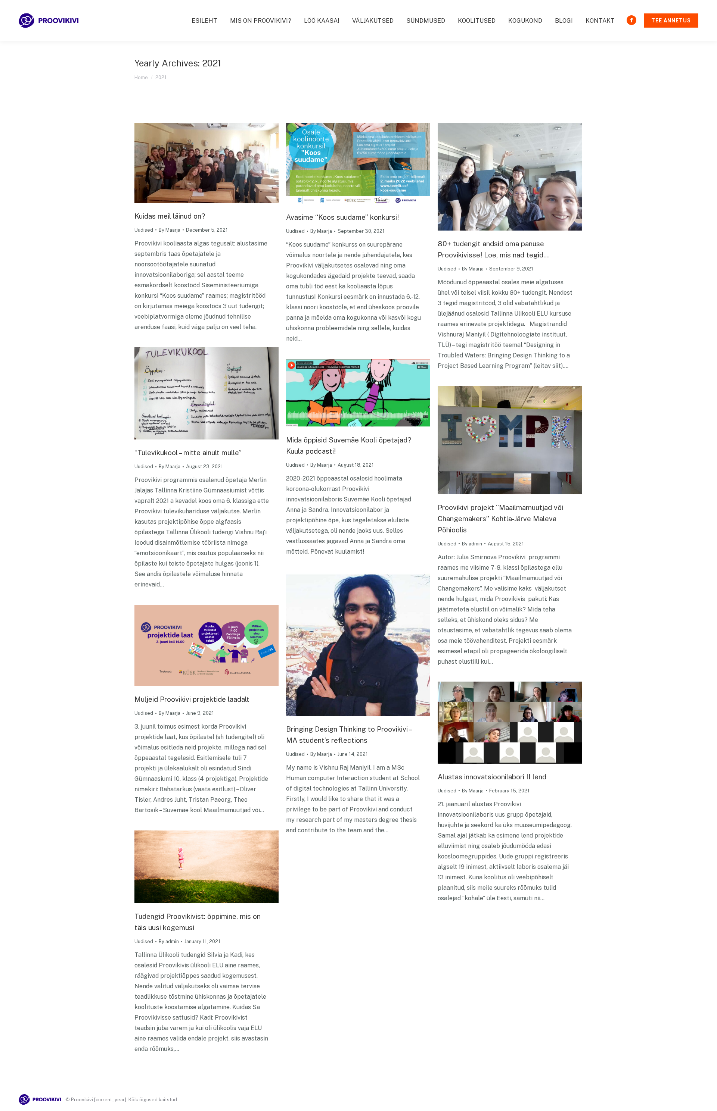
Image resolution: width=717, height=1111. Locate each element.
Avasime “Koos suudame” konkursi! (342, 217)
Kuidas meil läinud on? (169, 216)
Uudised (143, 230)
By (169, 230)
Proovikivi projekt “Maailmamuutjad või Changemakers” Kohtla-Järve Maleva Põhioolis (500, 518)
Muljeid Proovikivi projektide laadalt (191, 699)
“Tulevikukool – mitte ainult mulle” (188, 452)
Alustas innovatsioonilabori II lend (492, 777)
